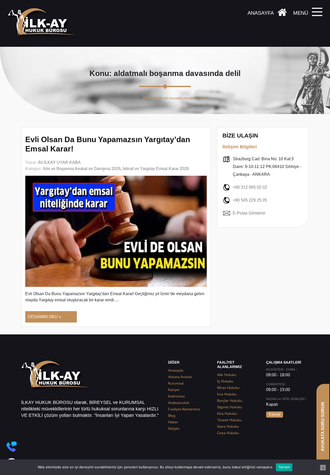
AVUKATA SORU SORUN (322, 426)
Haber (173, 422)
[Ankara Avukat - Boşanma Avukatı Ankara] (44, 23)
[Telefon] (11, 446)
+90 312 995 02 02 (250, 187)
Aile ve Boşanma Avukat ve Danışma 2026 (82, 168)
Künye (274, 414)
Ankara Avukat (180, 377)
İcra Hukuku (227, 394)
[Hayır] (323, 468)
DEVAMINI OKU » (44, 317)
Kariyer (174, 390)
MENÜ (300, 13)
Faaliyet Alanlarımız (184, 409)
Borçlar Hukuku (229, 401)
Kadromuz (176, 396)
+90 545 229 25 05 (250, 200)
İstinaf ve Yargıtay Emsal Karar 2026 (156, 168)
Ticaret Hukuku (229, 420)
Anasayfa (131, 98)
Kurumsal (176, 383)
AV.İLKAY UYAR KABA (59, 162)
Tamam (284, 467)
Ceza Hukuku (228, 433)
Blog (171, 415)
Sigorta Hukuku (229, 407)
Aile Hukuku (226, 375)
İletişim (173, 428)
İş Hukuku (225, 381)
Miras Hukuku (228, 388)
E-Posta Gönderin (249, 213)
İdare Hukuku (228, 426)
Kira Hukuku (227, 413)
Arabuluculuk (178, 403)
